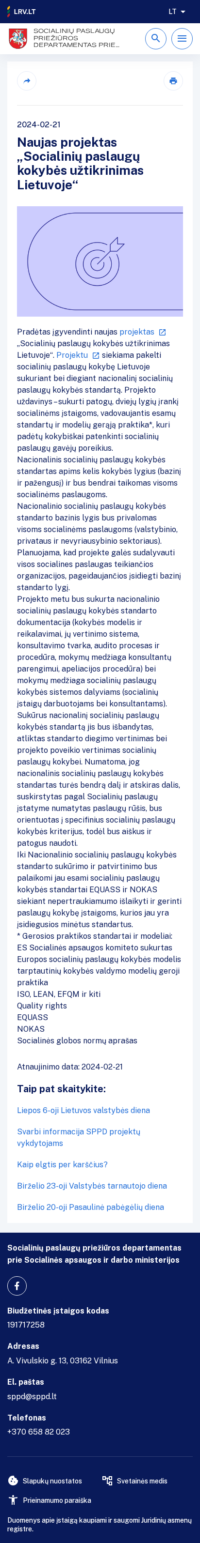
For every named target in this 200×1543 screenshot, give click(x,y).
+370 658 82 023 (38, 1431)
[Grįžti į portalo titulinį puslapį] (21, 11)
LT (172, 11)
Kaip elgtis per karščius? (62, 1164)
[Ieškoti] (156, 38)
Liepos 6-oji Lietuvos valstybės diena (83, 1110)
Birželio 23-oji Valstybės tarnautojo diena (92, 1186)
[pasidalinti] (26, 81)
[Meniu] (182, 38)
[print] (173, 81)
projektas (136, 331)
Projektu (72, 355)
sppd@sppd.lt (32, 1396)
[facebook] (17, 1286)
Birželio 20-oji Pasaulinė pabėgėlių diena (90, 1207)
